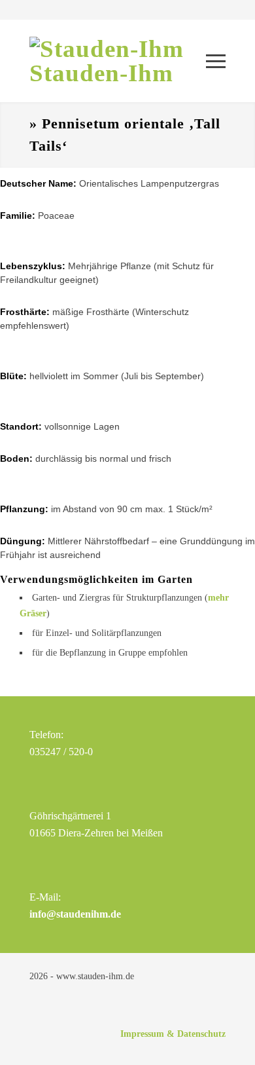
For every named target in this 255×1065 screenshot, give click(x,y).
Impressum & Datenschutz (173, 1034)
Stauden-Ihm (101, 73)
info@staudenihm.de (75, 914)
